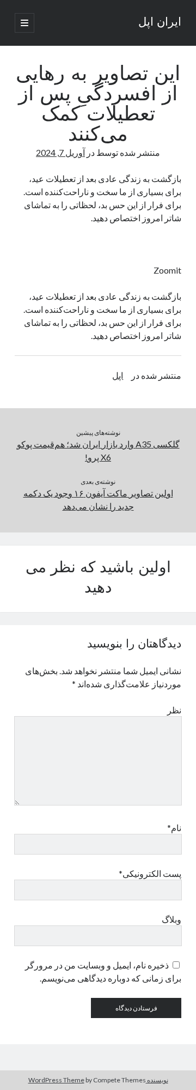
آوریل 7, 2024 (60, 152)
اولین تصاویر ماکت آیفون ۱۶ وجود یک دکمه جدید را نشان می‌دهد (98, 499)
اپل (117, 375)
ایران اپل (159, 22)
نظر (174, 710)
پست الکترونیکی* (150, 873)
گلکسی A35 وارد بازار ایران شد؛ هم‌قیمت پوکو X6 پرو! (98, 450)
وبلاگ (171, 919)
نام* (174, 827)
